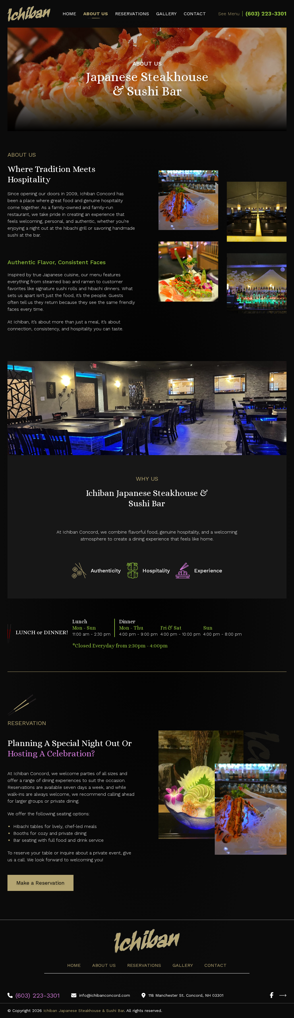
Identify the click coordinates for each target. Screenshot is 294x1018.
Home (69, 13)
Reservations (132, 13)
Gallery (166, 13)
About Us (95, 13)
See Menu (228, 13)
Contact (195, 13)
